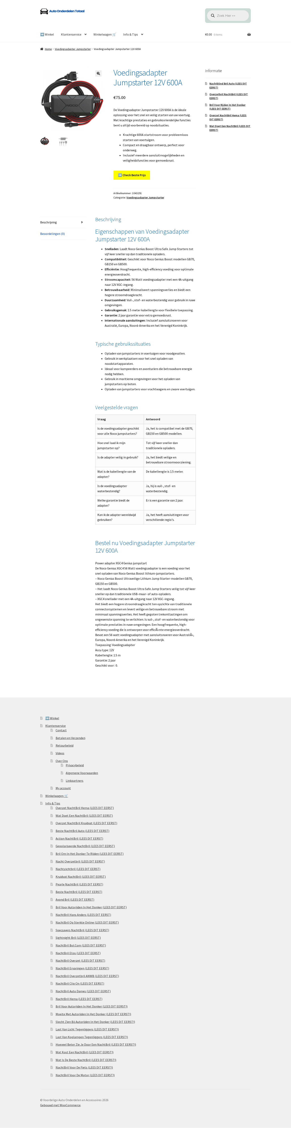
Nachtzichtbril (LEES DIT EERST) (78, 869)
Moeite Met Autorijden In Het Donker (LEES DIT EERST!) (93, 1014)
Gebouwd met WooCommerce (60, 1105)
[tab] (63, 222)
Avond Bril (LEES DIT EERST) (75, 899)
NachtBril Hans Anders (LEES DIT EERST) (83, 915)
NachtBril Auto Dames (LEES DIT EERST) (83, 991)
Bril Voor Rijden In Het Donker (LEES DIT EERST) (227, 107)
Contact (61, 730)
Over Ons (62, 761)
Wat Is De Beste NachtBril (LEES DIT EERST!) (86, 1060)
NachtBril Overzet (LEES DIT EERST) (80, 960)
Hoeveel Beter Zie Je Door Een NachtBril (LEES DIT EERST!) (96, 1044)
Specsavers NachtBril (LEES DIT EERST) (82, 930)
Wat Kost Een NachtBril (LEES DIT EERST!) (84, 1052)
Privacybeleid (75, 765)
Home (48, 49)
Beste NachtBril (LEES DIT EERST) (79, 892)
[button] (98, 73)
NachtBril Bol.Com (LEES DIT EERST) (81, 945)
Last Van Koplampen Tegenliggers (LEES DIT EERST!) (92, 1037)
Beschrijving (48, 222)
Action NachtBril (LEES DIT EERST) (79, 838)
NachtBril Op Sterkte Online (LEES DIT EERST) (87, 922)
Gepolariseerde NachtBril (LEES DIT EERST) (85, 846)
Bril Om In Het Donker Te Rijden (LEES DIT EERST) (90, 854)
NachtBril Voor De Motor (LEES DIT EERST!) (85, 1075)
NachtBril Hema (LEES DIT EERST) (79, 999)
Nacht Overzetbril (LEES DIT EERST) (80, 861)
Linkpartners (74, 781)
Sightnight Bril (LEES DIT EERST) (78, 938)
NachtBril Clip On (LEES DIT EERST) (80, 983)
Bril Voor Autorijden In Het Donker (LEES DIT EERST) (91, 907)
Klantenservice (71, 34)
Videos (60, 753)
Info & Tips (130, 34)
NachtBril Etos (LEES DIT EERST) (78, 953)
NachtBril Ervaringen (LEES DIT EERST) (82, 968)
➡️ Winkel (47, 34)
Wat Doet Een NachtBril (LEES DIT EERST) (84, 816)
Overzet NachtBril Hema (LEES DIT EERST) (85, 808)
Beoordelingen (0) (52, 234)
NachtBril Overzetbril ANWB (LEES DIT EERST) (87, 976)
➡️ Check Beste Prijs (132, 175)
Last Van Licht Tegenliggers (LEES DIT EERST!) (87, 1029)
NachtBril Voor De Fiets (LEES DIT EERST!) (84, 1067)
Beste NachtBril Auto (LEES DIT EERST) (82, 831)
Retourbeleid (64, 745)
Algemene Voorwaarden (82, 773)
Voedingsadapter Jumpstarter (73, 49)
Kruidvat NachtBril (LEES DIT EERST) (81, 877)
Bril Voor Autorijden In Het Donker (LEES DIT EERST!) (91, 1006)
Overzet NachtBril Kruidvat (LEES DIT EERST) (86, 823)
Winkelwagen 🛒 (104, 34)
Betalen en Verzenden (70, 738)
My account (63, 788)
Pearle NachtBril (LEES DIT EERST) (79, 884)
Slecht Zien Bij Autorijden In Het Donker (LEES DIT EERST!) (95, 1022)
